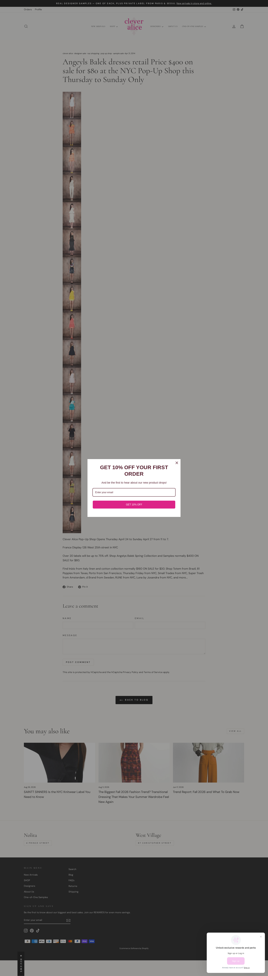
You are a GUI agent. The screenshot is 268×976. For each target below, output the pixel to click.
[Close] (177, 463)
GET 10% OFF (134, 504)
